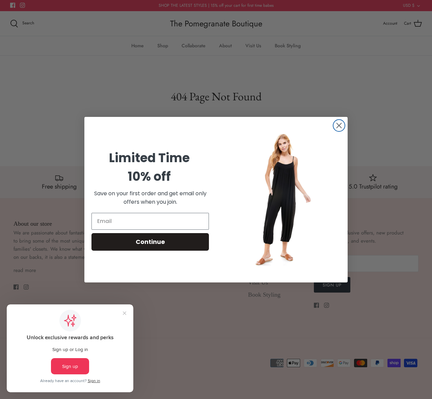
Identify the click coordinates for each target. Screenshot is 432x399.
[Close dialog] (339, 125)
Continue (150, 242)
